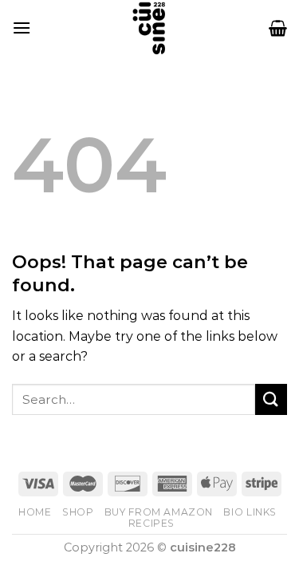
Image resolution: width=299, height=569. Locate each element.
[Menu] (21, 27)
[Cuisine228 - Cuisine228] (150, 28)
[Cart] (278, 27)
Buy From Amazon (158, 512)
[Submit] (271, 399)
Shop (77, 512)
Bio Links (250, 512)
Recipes (151, 523)
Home (34, 512)
